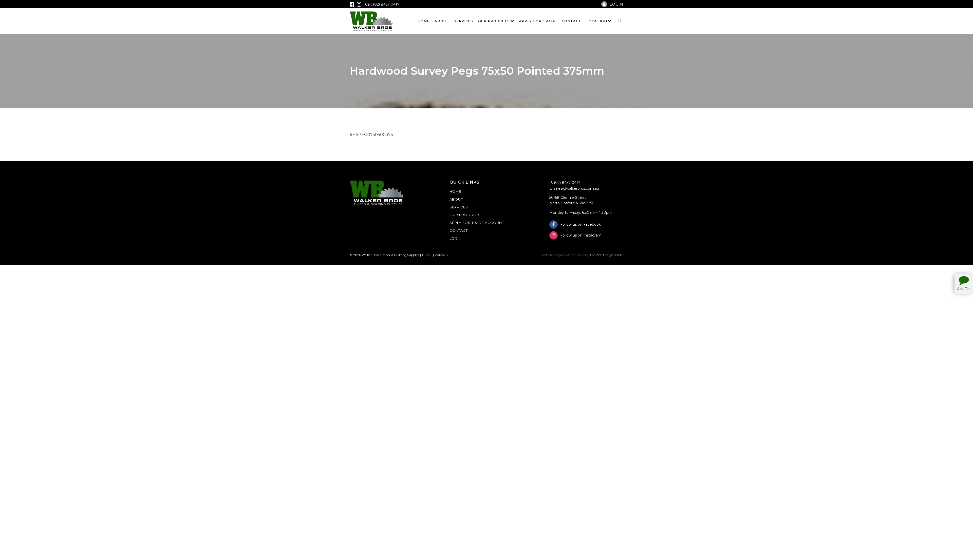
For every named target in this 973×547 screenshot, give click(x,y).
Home (423, 21)
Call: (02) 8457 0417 (382, 4)
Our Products (494, 21)
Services (463, 21)
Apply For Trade (538, 21)
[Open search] (619, 21)
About (442, 21)
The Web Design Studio (606, 255)
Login (455, 238)
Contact (571, 21)
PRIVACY (441, 255)
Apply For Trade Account (477, 223)
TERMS (427, 255)
